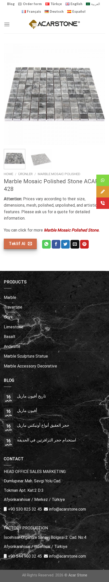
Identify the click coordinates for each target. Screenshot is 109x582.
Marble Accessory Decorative (30, 366)
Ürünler (25, 174)
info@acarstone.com (67, 509)
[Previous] (12, 94)
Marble (10, 297)
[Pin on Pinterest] (84, 244)
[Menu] (7, 24)
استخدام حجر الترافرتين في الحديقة (46, 440)
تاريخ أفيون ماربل (31, 396)
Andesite (12, 346)
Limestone (13, 327)
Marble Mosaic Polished (59, 174)
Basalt (9, 336)
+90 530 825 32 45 (25, 509)
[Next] (96, 94)
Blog (11, 4)
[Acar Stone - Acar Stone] (55, 24)
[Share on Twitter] (65, 244)
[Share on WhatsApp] (46, 244)
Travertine (13, 307)
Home (8, 174)
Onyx (8, 317)
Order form (32, 4)
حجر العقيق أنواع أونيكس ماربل (43, 425)
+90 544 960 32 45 (25, 556)
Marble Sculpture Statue (26, 356)
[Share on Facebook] (56, 244)
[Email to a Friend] (74, 244)
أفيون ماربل (27, 410)
